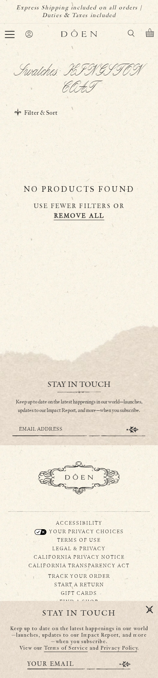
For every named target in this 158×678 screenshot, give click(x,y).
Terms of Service (66, 648)
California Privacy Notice (79, 557)
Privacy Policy (118, 648)
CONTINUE (132, 430)
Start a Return (79, 584)
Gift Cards (79, 593)
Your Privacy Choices (85, 531)
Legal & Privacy (79, 548)
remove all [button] (79, 216)
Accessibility (79, 522)
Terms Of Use (79, 539)
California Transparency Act (79, 565)
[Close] (149, 610)
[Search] (131, 35)
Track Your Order (79, 576)
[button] (10, 34)
